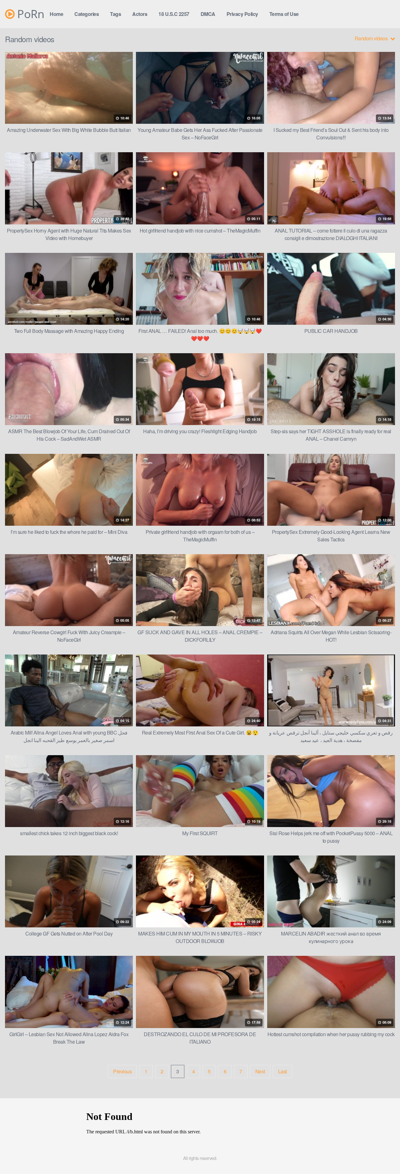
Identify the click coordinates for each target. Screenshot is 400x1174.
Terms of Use (284, 14)
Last (282, 1071)
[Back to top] (383, 1153)
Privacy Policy (242, 14)
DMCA (208, 14)
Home (56, 14)
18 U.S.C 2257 (173, 14)
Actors (139, 14)
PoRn (29, 14)
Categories (86, 14)
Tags (115, 14)
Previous (122, 1071)
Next (260, 1071)
